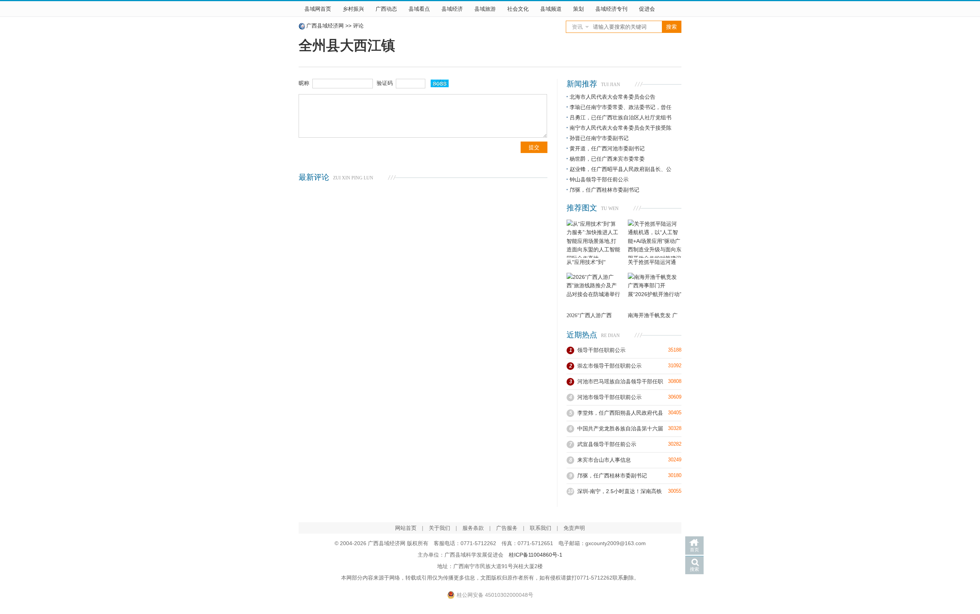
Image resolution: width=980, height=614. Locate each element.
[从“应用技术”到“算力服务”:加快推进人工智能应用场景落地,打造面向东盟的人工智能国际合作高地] (593, 239)
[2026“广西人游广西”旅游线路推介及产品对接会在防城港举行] (593, 292)
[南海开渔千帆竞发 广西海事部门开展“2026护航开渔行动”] (654, 292)
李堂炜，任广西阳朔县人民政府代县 (620, 413)
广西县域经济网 (325, 26)
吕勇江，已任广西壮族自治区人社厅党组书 (620, 117)
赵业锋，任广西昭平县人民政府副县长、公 (620, 169)
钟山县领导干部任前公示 (599, 179)
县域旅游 (485, 9)
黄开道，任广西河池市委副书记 (607, 148)
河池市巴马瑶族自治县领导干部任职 (620, 381)
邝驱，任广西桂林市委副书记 (604, 190)
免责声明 (574, 528)
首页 (694, 549)
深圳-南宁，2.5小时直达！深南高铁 (619, 491)
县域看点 (419, 9)
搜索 (694, 569)
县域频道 (551, 9)
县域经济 (452, 9)
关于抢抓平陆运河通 (652, 262)
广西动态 (386, 9)
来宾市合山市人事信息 (604, 460)
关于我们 (439, 528)
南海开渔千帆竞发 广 (653, 315)
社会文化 (518, 9)
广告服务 (507, 528)
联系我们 (540, 528)
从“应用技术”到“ (586, 262)
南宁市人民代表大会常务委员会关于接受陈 (620, 128)
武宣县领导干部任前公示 (606, 444)
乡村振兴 (353, 9)
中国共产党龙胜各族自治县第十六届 (620, 428)
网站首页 (405, 528)
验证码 (385, 83)
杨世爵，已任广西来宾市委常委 (607, 159)
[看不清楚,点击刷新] (440, 83)
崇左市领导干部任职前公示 (609, 366)
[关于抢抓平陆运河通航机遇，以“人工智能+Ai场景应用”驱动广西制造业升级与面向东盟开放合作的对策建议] (654, 239)
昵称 (304, 83)
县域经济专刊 (611, 9)
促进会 (647, 9)
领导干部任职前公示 (601, 350)
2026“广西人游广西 (589, 315)
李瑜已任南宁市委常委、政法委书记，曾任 (620, 107)
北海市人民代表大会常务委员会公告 (612, 97)
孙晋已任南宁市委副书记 (599, 138)
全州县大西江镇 (347, 45)
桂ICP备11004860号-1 (535, 555)
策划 (578, 9)
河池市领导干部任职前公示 (609, 397)
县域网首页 (317, 9)
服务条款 (473, 528)
